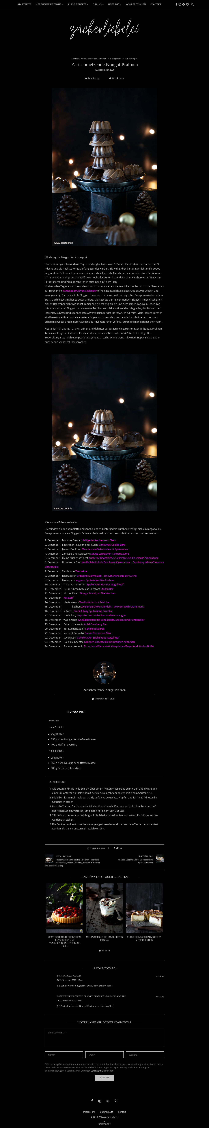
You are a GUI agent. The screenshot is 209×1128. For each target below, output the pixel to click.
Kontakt (155, 4)
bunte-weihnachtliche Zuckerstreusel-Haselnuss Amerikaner (123, 558)
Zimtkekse (81, 571)
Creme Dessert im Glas (97, 633)
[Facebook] (176, 4)
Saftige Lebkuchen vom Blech (99, 540)
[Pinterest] (183, 4)
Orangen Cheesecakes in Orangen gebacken (109, 642)
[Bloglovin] (187, 4)
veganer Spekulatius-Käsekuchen (95, 580)
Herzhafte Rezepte (48, 4)
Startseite (24, 4)
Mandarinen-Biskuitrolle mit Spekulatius (105, 549)
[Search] (192, 4)
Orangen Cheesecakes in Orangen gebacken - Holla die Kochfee (91, 996)
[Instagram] (180, 4)
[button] (50, 919)
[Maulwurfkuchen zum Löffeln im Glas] (104, 908)
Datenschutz (97, 1070)
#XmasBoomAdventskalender (80, 290)
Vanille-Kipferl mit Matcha (94, 602)
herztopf (68, 597)
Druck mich (118, 78)
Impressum (89, 1111)
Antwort (160, 976)
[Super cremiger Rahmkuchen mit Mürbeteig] (144, 908)
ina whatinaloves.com (69, 976)
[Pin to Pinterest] (117, 848)
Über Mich (114, 4)
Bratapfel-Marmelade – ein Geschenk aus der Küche (106, 575)
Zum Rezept (94, 78)
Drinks (97, 4)
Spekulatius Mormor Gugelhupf (105, 584)
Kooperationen (136, 4)
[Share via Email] (121, 848)
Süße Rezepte (76, 4)
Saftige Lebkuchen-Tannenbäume (109, 553)
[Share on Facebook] (114, 848)
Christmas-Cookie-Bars (112, 544)
